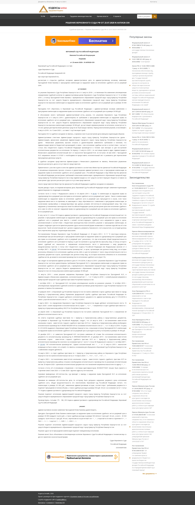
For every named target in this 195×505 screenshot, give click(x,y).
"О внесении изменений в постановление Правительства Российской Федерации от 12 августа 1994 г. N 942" (143, 348)
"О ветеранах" (141, 59)
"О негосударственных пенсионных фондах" (143, 47)
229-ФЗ (54, 249)
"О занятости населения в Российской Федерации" (143, 140)
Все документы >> (150, 474)
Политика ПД (59, 503)
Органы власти (102, 16)
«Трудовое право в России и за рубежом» (84, 496)
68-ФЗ (95, 194)
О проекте (117, 16)
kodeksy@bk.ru (61, 500)
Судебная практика (57, 16)
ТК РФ (43, 16)
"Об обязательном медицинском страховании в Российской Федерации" (142, 114)
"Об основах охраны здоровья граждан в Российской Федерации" (143, 153)
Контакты (153, 2)
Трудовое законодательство (81, 16)
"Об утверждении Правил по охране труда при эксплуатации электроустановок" (143, 128)
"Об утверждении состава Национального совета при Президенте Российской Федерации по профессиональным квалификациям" (143, 328)
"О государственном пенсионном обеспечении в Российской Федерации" (143, 167)
